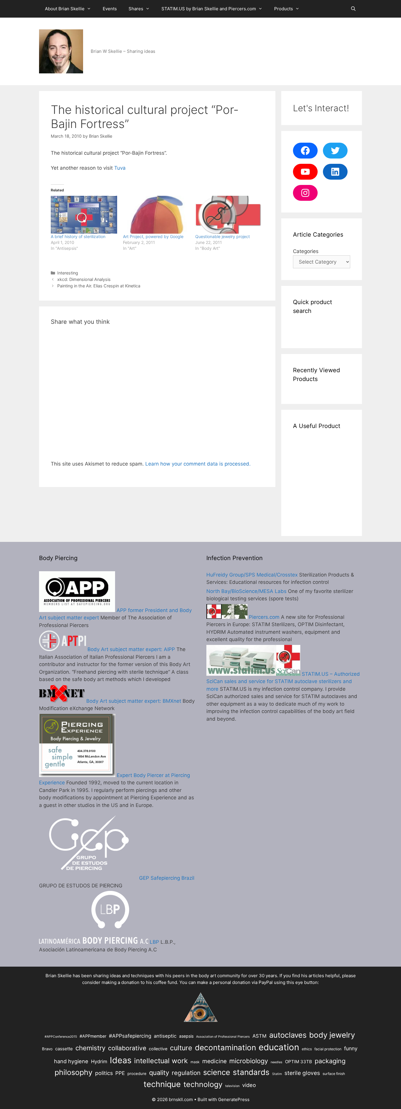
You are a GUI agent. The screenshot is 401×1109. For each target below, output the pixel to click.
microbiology (248, 1061)
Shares (136, 8)
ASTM (259, 1036)
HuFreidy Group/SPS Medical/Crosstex (252, 575)
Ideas (121, 1060)
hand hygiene (71, 1061)
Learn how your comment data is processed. (198, 464)
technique (162, 1084)
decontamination (225, 1047)
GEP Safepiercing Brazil (166, 878)
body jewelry (332, 1034)
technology (203, 1084)
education (279, 1047)
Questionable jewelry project (222, 236)
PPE (120, 1073)
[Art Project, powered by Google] (156, 215)
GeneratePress (234, 1099)
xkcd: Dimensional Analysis (84, 279)
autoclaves (287, 1034)
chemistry (90, 1048)
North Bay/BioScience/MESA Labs (246, 591)
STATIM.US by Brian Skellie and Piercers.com (208, 8)
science (216, 1072)
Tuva (120, 168)
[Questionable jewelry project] (228, 215)
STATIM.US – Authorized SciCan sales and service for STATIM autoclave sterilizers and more (283, 681)
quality (159, 1072)
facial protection (327, 1049)
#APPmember (93, 1036)
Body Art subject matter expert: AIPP (130, 649)
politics (104, 1073)
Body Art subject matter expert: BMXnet (133, 701)
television (232, 1086)
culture (181, 1048)
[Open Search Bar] (353, 9)
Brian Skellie (59, 975)
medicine (214, 1061)
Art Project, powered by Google (153, 236)
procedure (136, 1073)
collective (158, 1048)
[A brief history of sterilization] (84, 215)
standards (251, 1072)
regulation (186, 1072)
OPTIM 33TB (298, 1061)
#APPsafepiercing (130, 1036)
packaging (330, 1061)
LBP (153, 942)
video (249, 1085)
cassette (64, 1048)
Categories (306, 251)
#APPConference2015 (61, 1037)
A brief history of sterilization (78, 236)
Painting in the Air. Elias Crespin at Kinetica (98, 285)
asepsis (186, 1036)
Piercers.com (263, 617)
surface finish (334, 1073)
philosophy (73, 1072)
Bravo (47, 1048)
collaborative (127, 1048)
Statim (277, 1074)
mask (195, 1062)
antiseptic (165, 1036)
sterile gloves (302, 1072)
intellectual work (161, 1061)
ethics (307, 1049)
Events (110, 8)
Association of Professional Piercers (223, 1037)
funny (351, 1048)
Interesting (67, 272)
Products (283, 8)
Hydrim (99, 1061)
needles (276, 1062)
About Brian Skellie (65, 8)
